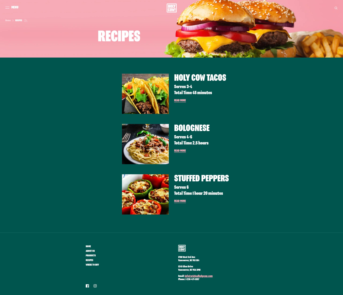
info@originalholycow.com (199, 276)
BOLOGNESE (192, 128)
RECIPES (89, 260)
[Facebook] (87, 286)
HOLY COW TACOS (200, 78)
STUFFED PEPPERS (201, 179)
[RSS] (26, 20)
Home (8, 20)
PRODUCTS (91, 255)
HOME (88, 246)
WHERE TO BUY (92, 264)
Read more (180, 100)
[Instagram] (95, 286)
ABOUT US (90, 251)
